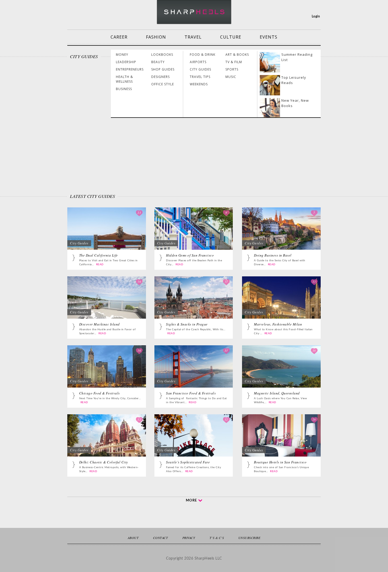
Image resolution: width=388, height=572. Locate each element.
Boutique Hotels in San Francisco (280, 462)
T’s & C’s (217, 538)
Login (316, 16)
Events (268, 37)
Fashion (156, 37)
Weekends (199, 84)
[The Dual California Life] (106, 233)
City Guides (200, 69)
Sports (231, 69)
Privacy (188, 538)
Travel (193, 37)
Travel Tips (200, 77)
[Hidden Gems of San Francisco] (193, 233)
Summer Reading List (297, 57)
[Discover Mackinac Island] (106, 302)
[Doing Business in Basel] (281, 233)
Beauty (158, 62)
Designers (160, 77)
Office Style (162, 84)
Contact (160, 538)
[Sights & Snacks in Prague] (193, 302)
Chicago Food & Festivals (99, 393)
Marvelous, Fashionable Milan (278, 324)
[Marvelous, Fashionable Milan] (281, 302)
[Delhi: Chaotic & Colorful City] (106, 440)
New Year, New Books (295, 103)
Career (119, 37)
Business (124, 89)
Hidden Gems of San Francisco (190, 255)
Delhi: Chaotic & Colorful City (103, 462)
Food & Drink (202, 54)
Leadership (126, 62)
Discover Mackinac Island (99, 324)
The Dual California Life (98, 255)
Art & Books (237, 54)
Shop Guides (162, 69)
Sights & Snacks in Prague (187, 324)
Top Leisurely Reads (293, 80)
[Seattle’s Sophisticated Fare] (193, 440)
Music (230, 77)
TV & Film (233, 62)
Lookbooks (162, 54)
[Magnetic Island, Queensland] (281, 371)
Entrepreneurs (130, 69)
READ (100, 264)
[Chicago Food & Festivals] (106, 371)
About (133, 538)
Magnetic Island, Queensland (277, 393)
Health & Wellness (124, 79)
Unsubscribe (249, 538)
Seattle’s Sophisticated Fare (188, 462)
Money (122, 54)
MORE (191, 500)
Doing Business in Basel (273, 255)
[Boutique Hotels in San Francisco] (281, 440)
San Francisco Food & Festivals (191, 393)
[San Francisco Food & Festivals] (193, 371)
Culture (230, 37)
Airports (198, 62)
